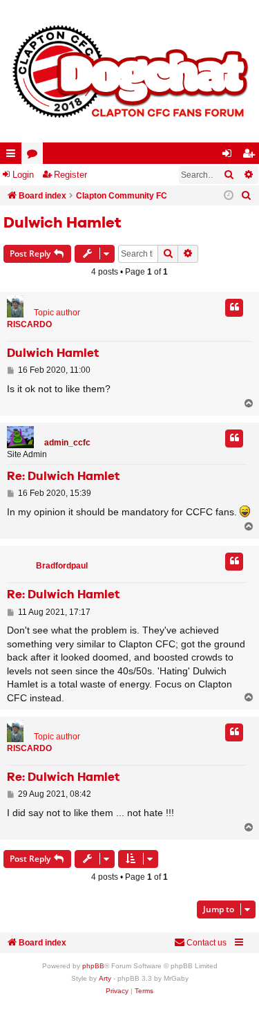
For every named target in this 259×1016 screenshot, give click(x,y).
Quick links (13, 156)
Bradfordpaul (62, 566)
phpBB (93, 966)
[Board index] (129, 71)
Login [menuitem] (230, 156)
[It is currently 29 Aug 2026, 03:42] (228, 195)
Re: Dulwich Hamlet (63, 477)
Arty (105, 978)
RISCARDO (29, 324)
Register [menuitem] (251, 156)
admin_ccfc (67, 442)
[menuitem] (246, 195)
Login (23, 174)
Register (70, 174)
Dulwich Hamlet (62, 223)
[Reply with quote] (234, 308)
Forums (35, 156)
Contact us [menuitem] (206, 943)
